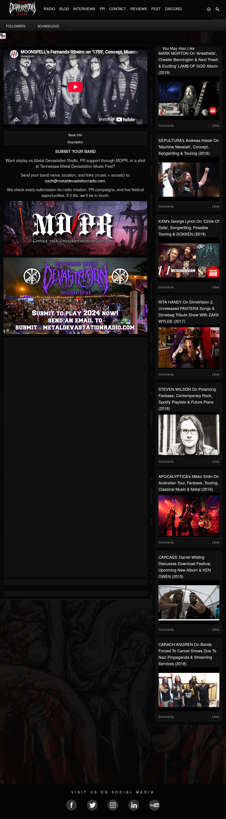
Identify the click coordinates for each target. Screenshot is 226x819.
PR (102, 8)
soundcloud (48, 26)
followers (15, 26)
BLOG (64, 8)
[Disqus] (75, 399)
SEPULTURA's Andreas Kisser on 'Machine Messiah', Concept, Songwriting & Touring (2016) (188, 146)
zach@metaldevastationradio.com (75, 180)
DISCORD (173, 8)
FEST (156, 8)
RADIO (49, 8)
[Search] (217, 8)
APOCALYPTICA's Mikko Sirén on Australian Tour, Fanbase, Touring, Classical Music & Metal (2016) (188, 482)
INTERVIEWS (84, 8)
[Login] (209, 8)
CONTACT (117, 8)
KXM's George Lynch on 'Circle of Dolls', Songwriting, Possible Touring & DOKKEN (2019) (188, 227)
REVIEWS (138, 8)
